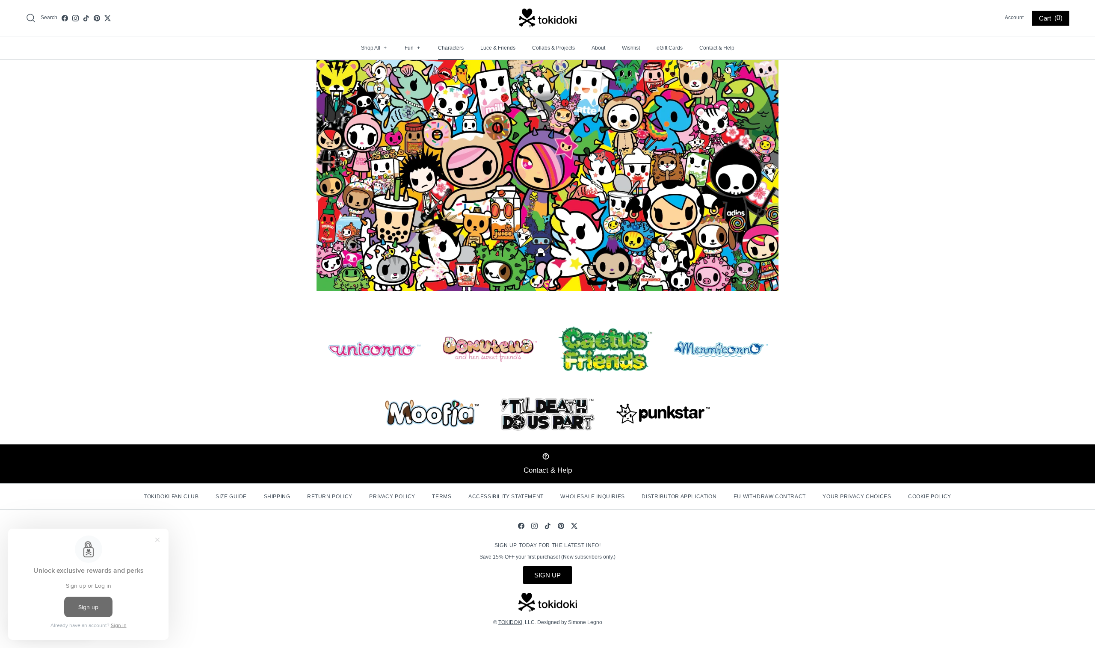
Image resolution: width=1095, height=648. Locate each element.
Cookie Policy (929, 497)
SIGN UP (547, 575)
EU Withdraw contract (770, 497)
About (598, 48)
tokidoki (510, 622)
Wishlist (631, 48)
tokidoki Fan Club (171, 497)
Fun (412, 48)
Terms (441, 497)
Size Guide (231, 497)
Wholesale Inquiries (592, 497)
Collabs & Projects (553, 48)
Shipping (277, 497)
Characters (451, 48)
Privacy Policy (392, 497)
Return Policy (329, 497)
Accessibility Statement (506, 497)
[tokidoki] (548, 18)
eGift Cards (670, 48)
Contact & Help (716, 48)
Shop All (374, 48)
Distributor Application (679, 497)
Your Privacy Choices (857, 497)
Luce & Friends (497, 48)
